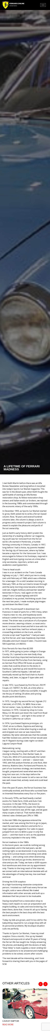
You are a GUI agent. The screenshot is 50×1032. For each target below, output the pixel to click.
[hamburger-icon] (43, 5)
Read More (7, 1024)
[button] (40, 984)
